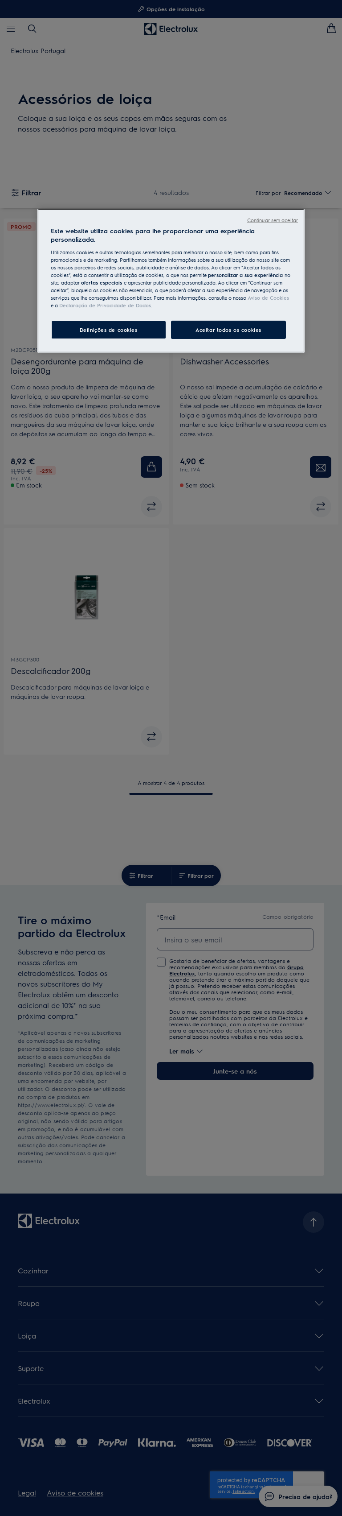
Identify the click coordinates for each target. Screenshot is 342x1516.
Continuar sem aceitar (272, 220)
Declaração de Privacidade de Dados (105, 305)
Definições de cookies (109, 329)
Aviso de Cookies (268, 297)
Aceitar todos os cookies (228, 329)
